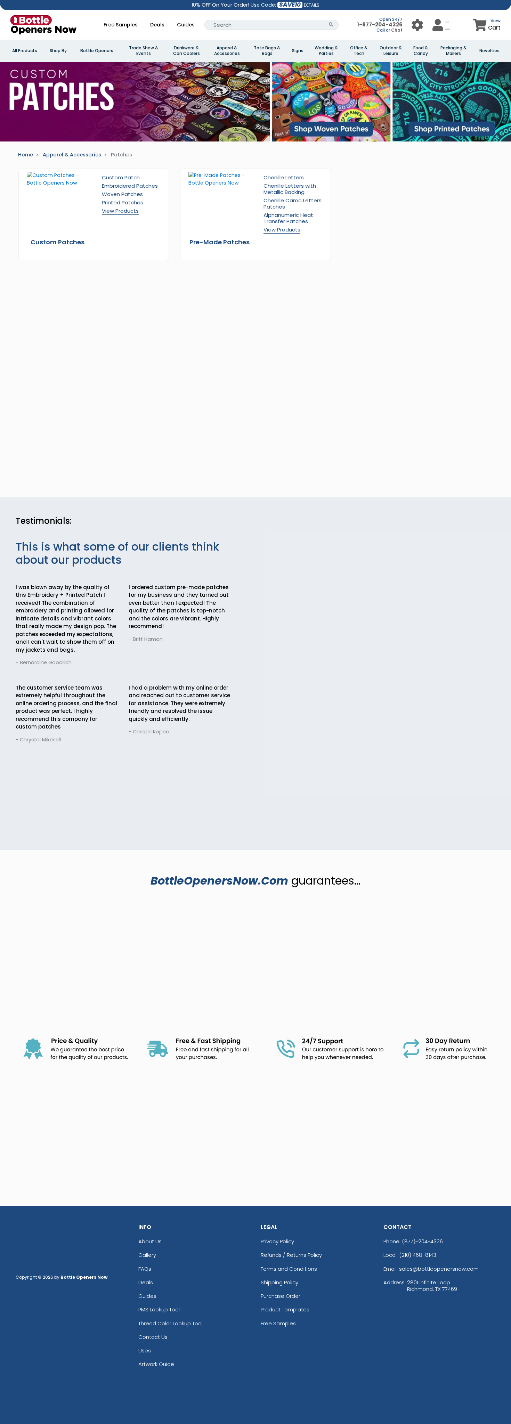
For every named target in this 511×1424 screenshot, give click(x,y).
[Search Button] (331, 25)
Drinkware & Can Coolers (186, 50)
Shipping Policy (279, 1282)
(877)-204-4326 (422, 1241)
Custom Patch (121, 177)
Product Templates (285, 1309)
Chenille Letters (283, 177)
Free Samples (121, 24)
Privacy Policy (277, 1241)
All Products (24, 51)
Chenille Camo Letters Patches (292, 203)
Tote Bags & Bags (267, 50)
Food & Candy (420, 50)
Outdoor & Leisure (391, 50)
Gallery (147, 1255)
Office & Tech (358, 50)
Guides (186, 24)
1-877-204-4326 (380, 24)
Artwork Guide (156, 1364)
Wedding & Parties (326, 50)
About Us (150, 1241)
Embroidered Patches (130, 185)
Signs (297, 51)
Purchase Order (280, 1296)
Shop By (58, 51)
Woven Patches (122, 194)
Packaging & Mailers (453, 50)
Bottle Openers (96, 51)
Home (25, 154)
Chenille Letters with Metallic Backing (289, 189)
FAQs (144, 1268)
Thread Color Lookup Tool (170, 1323)
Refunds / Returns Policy (291, 1255)
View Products (120, 210)
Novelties (489, 51)
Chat (397, 30)
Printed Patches (122, 202)
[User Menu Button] (417, 24)
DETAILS (311, 5)
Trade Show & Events (143, 50)
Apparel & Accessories (227, 50)
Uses (144, 1350)
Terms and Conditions (289, 1268)
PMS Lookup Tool (159, 1309)
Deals (157, 24)
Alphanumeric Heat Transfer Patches (288, 218)
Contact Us (153, 1337)
